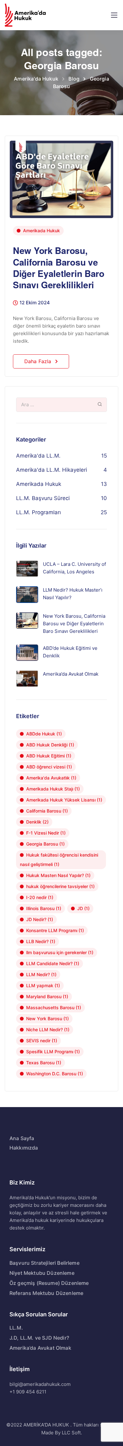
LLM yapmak (43, 985)
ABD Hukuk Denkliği (50, 744)
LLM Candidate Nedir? (52, 963)
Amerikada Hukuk (41, 230)
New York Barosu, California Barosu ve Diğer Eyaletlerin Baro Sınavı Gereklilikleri (58, 267)
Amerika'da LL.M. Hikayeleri (51, 470)
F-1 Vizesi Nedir (46, 833)
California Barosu (47, 810)
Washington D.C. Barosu (54, 1073)
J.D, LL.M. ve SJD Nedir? (39, 1338)
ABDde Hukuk (44, 733)
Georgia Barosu (45, 844)
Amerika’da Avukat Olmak (40, 1348)
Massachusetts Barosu (53, 1007)
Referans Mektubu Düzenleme (46, 1293)
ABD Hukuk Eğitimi (48, 755)
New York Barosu (47, 1018)
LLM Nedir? (41, 974)
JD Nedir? (39, 919)
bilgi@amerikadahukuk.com (40, 1384)
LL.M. (16, 1328)
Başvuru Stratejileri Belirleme (44, 1263)
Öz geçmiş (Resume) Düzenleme (49, 1283)
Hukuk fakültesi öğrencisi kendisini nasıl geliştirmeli (59, 859)
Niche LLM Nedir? (47, 1029)
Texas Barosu (43, 1062)
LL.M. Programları (38, 512)
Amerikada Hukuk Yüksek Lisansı (64, 799)
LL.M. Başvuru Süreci (43, 498)
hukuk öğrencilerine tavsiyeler (60, 886)
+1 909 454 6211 (27, 1392)
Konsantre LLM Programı (55, 930)
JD (83, 908)
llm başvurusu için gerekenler (59, 952)
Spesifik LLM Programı (53, 1051)
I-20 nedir (39, 897)
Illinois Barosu (43, 908)
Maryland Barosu (47, 996)
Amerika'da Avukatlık (51, 777)
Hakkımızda (23, 1148)
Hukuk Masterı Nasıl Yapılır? (58, 875)
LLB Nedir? (40, 941)
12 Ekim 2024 (35, 303)
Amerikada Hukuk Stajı (53, 788)
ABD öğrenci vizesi (49, 766)
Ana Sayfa (21, 1138)
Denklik (37, 821)
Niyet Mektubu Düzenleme (41, 1273)
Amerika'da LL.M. (38, 456)
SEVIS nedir (41, 1040)
